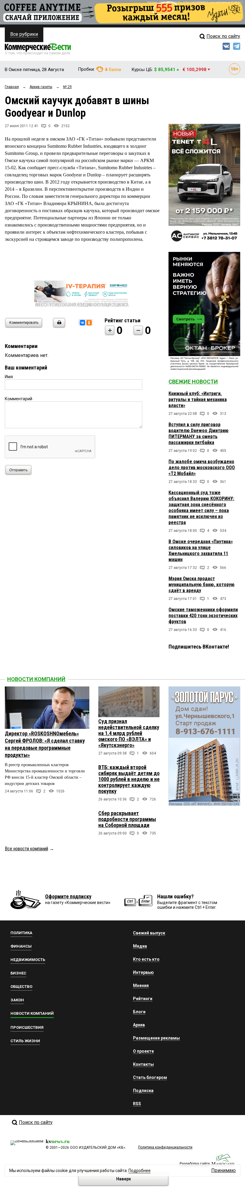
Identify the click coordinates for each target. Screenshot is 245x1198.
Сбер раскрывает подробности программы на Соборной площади (127, 819)
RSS (137, 1103)
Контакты (143, 1064)
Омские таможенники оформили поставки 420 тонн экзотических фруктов (203, 615)
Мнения (141, 985)
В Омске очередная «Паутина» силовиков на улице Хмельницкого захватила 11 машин (201, 550)
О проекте (143, 1051)
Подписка (143, 1090)
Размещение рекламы (156, 1038)
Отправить (18, 470)
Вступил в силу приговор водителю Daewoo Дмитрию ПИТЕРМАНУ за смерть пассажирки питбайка (199, 433)
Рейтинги (142, 998)
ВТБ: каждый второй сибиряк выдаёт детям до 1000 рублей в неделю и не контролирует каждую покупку (129, 779)
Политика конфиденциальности (165, 1147)
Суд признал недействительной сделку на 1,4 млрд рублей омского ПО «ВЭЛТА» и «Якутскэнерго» (128, 733)
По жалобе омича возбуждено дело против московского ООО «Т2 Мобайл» (202, 467)
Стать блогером (150, 1077)
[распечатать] (58, 326)
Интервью (143, 972)
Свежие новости (193, 381)
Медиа (140, 946)
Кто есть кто (146, 959)
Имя (9, 376)
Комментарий (18, 398)
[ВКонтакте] (82, 322)
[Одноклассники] (89, 322)
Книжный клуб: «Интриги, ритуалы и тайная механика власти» (198, 399)
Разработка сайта (195, 1164)
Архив (139, 1025)
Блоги (139, 1011)
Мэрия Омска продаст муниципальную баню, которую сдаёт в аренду (202, 584)
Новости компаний (36, 679)
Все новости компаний (26, 848)
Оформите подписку (68, 896)
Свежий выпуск (149, 933)
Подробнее (139, 1170)
